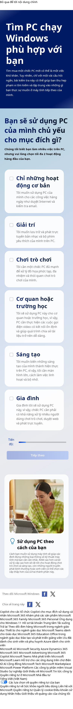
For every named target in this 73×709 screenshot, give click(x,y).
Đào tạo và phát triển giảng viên (41, 638)
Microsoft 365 (16, 615)
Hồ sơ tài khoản (32, 623)
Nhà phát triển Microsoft (48, 656)
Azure (44, 649)
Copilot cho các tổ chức (15, 611)
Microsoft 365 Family (14, 619)
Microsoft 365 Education (33, 634)
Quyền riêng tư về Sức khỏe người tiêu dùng (28, 686)
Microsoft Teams (20, 656)
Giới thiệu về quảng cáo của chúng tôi (46, 693)
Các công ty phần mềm (49, 667)
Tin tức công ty (62, 671)
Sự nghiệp (15, 671)
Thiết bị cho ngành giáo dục (23, 630)
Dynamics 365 (58, 649)
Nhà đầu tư (43, 675)
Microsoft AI (8, 649)
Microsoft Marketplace (56, 664)
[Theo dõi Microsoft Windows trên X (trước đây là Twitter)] (53, 594)
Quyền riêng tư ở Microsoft (17, 675)
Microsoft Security (28, 649)
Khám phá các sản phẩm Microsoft (48, 615)
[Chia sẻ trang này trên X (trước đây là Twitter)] (38, 604)
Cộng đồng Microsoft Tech (24, 664)
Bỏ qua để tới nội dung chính (18, 2)
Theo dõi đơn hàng (20, 626)
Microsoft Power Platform (16, 667)
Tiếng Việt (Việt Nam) (13, 678)
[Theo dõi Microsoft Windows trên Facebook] (45, 594)
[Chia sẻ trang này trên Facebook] (30, 604)
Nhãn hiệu (14, 693)
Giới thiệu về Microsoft (37, 671)
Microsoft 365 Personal (43, 619)
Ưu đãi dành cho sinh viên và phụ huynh (36, 639)
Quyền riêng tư (23, 690)
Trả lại (4, 626)
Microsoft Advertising (33, 652)
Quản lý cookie (43, 690)
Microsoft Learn (10, 660)
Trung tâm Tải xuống (56, 623)
